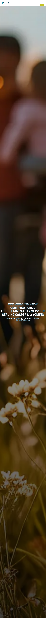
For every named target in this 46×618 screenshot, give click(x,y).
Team (30, 4)
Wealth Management (24, 4)
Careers (33, 4)
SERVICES (18, 4)
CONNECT (41, 4)
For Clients (37, 4)
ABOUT (15, 4)
